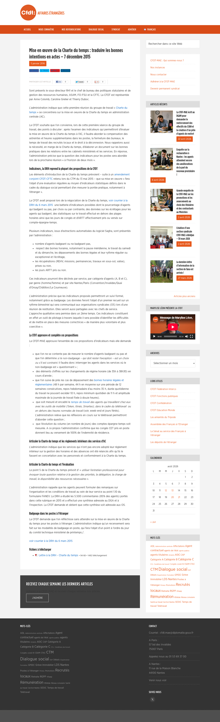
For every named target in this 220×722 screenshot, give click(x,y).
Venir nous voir (157, 680)
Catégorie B (170, 559)
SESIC (178, 602)
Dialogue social (172, 569)
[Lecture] (154, 336)
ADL (152, 546)
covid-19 (180, 564)
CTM (154, 569)
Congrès (173, 564)
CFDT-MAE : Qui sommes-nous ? (167, 60)
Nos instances (157, 67)
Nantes (172, 579)
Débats (153, 575)
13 (172, 490)
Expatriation (161, 575)
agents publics (184, 551)
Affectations (179, 546)
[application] (172, 327)
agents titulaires (159, 554)
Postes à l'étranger (29, 671)
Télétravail (162, 606)
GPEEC (178, 575)
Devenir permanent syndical (165, 88)
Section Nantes (169, 602)
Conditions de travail (161, 564)
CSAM (186, 564)
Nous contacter (158, 74)
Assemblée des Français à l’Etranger (169, 424)
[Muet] (186, 336)
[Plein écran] (191, 336)
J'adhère (37, 598)
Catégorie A (156, 559)
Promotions (170, 585)
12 (166, 490)
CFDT (28, 12)
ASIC (177, 554)
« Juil (153, 522)
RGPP (173, 591)
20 (172, 497)
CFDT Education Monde (162, 410)
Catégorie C (186, 559)
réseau (177, 597)
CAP (183, 555)
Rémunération (162, 597)
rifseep (179, 591)
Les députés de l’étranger (163, 442)
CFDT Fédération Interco (163, 389)
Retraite (165, 591)
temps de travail (80, 402)
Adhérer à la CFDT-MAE (162, 81)
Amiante (171, 555)
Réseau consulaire (188, 597)
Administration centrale (164, 546)
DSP (189, 570)
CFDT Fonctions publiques (164, 396)
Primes (162, 585)
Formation (170, 575)
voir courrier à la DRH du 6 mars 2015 (51, 541)
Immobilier (156, 579)
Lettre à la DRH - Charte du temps (58, 555)
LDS (164, 579)
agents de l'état (171, 551)
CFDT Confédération (161, 403)
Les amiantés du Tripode (163, 417)
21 (179, 497)
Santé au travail (156, 602)
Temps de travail (55, 688)
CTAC (192, 564)
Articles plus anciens (184, 296)
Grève (185, 575)
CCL (151, 564)
